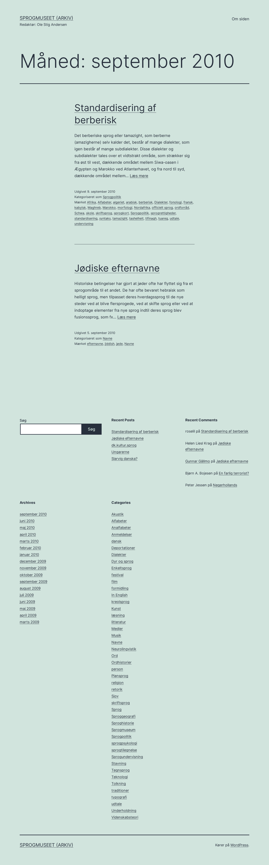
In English (119, 595)
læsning (118, 615)
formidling (119, 588)
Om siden (240, 19)
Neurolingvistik (123, 649)
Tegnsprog (120, 770)
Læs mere (139, 175)
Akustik (117, 514)
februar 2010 (30, 548)
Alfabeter (104, 202)
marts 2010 (29, 541)
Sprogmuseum (123, 730)
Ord (114, 656)
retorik (116, 689)
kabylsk (80, 207)
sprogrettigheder (163, 213)
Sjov (115, 696)
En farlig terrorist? (234, 473)
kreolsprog (120, 602)
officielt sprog (162, 207)
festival (117, 575)
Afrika (91, 202)
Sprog (116, 709)
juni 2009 (27, 602)
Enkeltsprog (121, 568)
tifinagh (151, 218)
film (114, 581)
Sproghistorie (122, 723)
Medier (117, 629)
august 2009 (30, 588)
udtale (174, 218)
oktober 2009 (31, 575)
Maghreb (94, 207)
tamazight (119, 218)
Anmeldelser (121, 534)
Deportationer (123, 548)
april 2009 (28, 615)
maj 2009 (27, 608)
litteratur (118, 622)
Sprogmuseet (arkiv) (46, 18)
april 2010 (28, 534)
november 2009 (33, 568)
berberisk (146, 202)
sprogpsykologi (124, 743)
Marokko (109, 207)
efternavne (95, 344)
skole (90, 213)
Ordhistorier (121, 662)
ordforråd (182, 207)
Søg (23, 420)
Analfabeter (121, 528)
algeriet (118, 202)
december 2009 (33, 561)
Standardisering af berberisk (135, 432)
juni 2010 (27, 521)
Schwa (79, 213)
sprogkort (121, 213)
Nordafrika (142, 207)
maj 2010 (27, 528)
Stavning (118, 763)
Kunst (116, 608)
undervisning (83, 224)
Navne (107, 338)
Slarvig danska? (124, 459)
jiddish (109, 344)
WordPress (239, 845)
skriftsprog (104, 213)
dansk (116, 541)
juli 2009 (27, 595)
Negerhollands (225, 485)
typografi (119, 797)
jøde (119, 344)
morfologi (125, 207)
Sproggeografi (123, 716)
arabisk (131, 202)
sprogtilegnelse (124, 750)
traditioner (120, 790)
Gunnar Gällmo (197, 461)
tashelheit (136, 218)
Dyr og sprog (122, 561)
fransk (188, 202)
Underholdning (123, 810)
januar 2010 (29, 554)
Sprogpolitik (112, 197)
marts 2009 (29, 622)
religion (117, 683)
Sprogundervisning (127, 757)
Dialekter (161, 202)
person (117, 669)
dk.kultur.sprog (123, 445)
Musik (116, 635)
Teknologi (119, 777)
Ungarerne (120, 452)
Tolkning (118, 783)
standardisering (85, 218)
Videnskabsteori (124, 817)
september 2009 (33, 581)
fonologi (175, 202)
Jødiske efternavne (117, 268)
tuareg (163, 218)
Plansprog (119, 676)
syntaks (105, 218)
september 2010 (33, 514)
